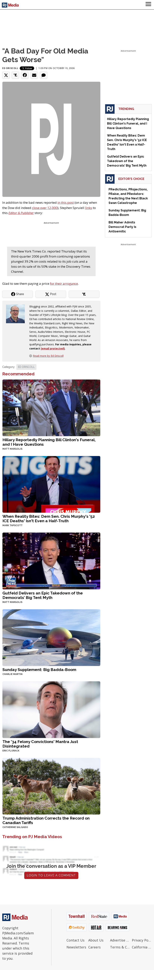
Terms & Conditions (120, 947)
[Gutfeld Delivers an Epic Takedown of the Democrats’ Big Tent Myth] (51, 560)
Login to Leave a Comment (51, 875)
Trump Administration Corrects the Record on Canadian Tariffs (46, 820)
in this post (65, 202)
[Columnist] (17, 313)
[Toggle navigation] (148, 4)
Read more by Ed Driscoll (48, 356)
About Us (95, 940)
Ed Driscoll (10, 68)
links (88, 208)
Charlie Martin (12, 674)
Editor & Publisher (21, 213)
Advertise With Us (120, 940)
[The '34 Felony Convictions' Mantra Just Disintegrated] (51, 709)
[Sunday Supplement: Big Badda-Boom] (51, 637)
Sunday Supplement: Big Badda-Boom (39, 669)
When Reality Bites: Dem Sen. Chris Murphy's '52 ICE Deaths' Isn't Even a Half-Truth (48, 518)
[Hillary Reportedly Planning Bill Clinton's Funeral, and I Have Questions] (51, 407)
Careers (94, 947)
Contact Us (75, 940)
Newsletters (76, 947)
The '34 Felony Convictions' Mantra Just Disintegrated (40, 743)
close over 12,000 (44, 208)
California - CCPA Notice (142, 947)
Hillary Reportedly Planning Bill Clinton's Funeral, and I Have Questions (49, 442)
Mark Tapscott (12, 525)
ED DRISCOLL (26, 366)
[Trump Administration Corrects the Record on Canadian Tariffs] (51, 785)
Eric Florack (10, 750)
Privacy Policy (142, 940)
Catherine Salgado (15, 827)
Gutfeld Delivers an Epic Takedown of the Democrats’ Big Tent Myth (42, 595)
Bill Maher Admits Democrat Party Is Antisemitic (122, 227)
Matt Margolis (12, 449)
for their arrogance (64, 283)
